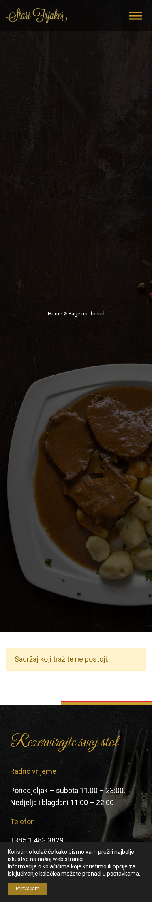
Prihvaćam (27, 888)
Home (55, 314)
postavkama (123, 873)
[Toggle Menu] (135, 15)
